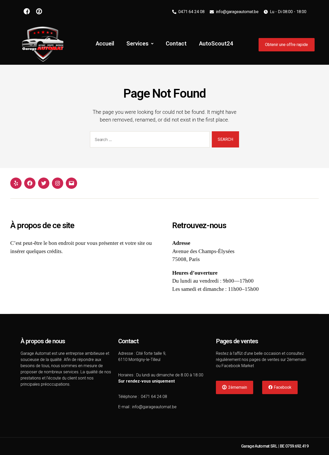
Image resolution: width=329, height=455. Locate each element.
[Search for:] (149, 140)
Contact (176, 43)
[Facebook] (29, 183)
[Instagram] (57, 183)
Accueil (105, 43)
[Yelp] (16, 183)
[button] (287, 44)
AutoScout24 (216, 43)
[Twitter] (43, 183)
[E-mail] (71, 183)
